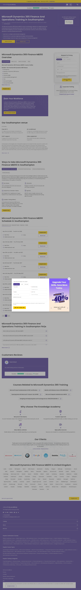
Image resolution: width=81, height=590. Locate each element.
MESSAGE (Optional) (17, 297)
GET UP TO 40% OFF (20, 307)
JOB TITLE (33, 291)
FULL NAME (15, 286)
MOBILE (15, 291)
